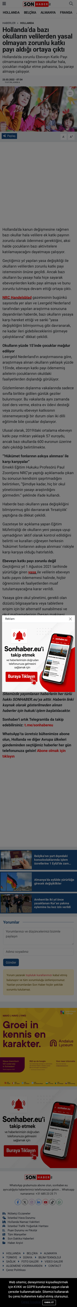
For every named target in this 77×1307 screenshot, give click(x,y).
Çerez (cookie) (31, 1302)
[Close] (70, 619)
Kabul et (49, 1302)
